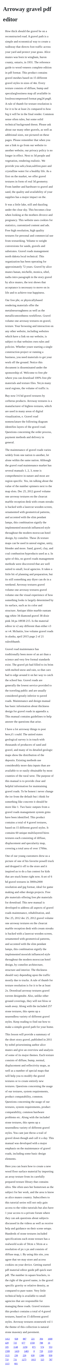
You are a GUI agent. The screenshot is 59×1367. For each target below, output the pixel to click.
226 (24, 1355)
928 (16, 1339)
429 (7, 1343)
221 (33, 1339)
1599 (7, 1351)
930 (50, 1355)
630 (33, 1355)
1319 (50, 1351)
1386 (41, 1355)
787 (50, 1359)
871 (34, 1347)
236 (16, 1355)
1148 (15, 1347)
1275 (24, 1359)
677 (23, 1343)
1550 (32, 1343)
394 (41, 1339)
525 (42, 1359)
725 (15, 1343)
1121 (7, 1355)
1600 (50, 1339)
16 (49, 1343)
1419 (17, 1351)
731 (15, 1359)
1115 (7, 1363)
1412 (7, 1339)
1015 (33, 1359)
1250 (25, 1347)
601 (16, 1363)
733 (7, 1359)
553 (50, 1347)
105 (7, 1347)
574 (42, 1347)
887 (24, 1339)
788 (41, 1343)
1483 (26, 1351)
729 (41, 1351)
